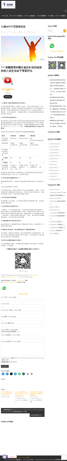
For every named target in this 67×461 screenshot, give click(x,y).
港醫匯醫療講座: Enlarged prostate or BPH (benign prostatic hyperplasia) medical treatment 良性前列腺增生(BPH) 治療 (22, 410)
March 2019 (53, 167)
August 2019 (53, 158)
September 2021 (54, 144)
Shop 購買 (50, 16)
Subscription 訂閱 (28, 459)
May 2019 (52, 164)
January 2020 (53, 152)
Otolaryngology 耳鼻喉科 (56, 227)
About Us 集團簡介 (60, 16)
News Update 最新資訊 (16, 16)
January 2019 (53, 173)
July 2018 (52, 176)
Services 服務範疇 (29, 16)
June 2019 (52, 161)
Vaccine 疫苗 (53, 233)
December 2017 (54, 179)
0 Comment (23, 32)
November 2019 (54, 155)
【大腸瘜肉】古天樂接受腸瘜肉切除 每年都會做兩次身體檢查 (36, 393)
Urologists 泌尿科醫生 (56, 230)
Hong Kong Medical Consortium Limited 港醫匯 (19, 457)
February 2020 (54, 149)
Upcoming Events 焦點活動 (13, 459)
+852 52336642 (34, 275)
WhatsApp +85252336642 (57, 51)
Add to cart (8, 96)
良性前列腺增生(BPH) (37, 415)
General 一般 (32, 32)
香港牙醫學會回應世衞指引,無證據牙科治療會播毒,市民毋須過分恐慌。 (57, 100)
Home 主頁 (5, 16)
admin (15, 32)
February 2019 (54, 170)
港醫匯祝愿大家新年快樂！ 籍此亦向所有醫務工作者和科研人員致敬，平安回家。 (58, 123)
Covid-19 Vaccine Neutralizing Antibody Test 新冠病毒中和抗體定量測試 (58, 192)
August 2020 (53, 147)
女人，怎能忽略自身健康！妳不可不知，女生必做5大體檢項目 (21, 393)
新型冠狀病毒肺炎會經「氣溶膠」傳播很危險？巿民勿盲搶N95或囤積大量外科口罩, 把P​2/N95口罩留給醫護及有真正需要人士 (58, 111)
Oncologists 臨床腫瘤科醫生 (57, 216)
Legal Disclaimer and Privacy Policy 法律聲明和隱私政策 (50, 459)
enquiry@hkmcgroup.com (11, 277)
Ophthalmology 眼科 (55, 221)
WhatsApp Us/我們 (22, 293)
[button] (52, 65)
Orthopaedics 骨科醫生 (56, 224)
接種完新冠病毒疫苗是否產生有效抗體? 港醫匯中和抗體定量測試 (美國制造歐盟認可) (58, 82)
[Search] (64, 30)
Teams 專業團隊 (41, 16)
